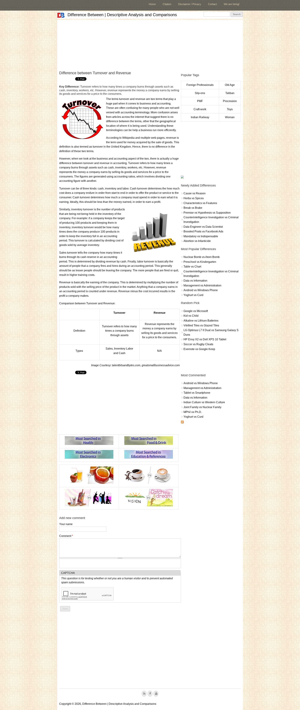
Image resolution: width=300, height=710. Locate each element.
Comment (66, 535)
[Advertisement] (150, 44)
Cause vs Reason (195, 193)
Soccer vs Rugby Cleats (198, 344)
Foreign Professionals (200, 84)
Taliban (229, 93)
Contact (212, 4)
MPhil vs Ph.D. (193, 412)
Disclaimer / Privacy (189, 4)
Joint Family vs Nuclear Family (202, 407)
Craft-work (200, 109)
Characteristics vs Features (200, 203)
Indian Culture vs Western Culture (204, 402)
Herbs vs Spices (194, 198)
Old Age (230, 84)
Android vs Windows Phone (201, 290)
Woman (230, 117)
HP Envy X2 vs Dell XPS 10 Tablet (205, 339)
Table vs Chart (192, 266)
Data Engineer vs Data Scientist (203, 226)
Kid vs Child (191, 315)
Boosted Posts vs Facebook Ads (203, 231)
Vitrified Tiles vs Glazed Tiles (201, 325)
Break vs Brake (193, 207)
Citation (167, 4)
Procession (230, 101)
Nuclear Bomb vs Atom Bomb (202, 256)
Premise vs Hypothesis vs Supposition (207, 212)
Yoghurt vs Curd (193, 295)
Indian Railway (200, 117)
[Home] (61, 15)
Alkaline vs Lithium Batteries (201, 320)
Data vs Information (195, 280)
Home (152, 4)
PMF (200, 101)
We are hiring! (231, 4)
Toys (230, 109)
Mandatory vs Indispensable (201, 236)
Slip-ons (200, 93)
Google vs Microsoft (196, 311)
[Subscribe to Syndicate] (182, 422)
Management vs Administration (202, 285)
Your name (66, 524)
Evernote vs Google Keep (199, 349)
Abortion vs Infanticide (197, 241)
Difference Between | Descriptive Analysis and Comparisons (122, 14)
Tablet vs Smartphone (197, 392)
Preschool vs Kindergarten (200, 261)
